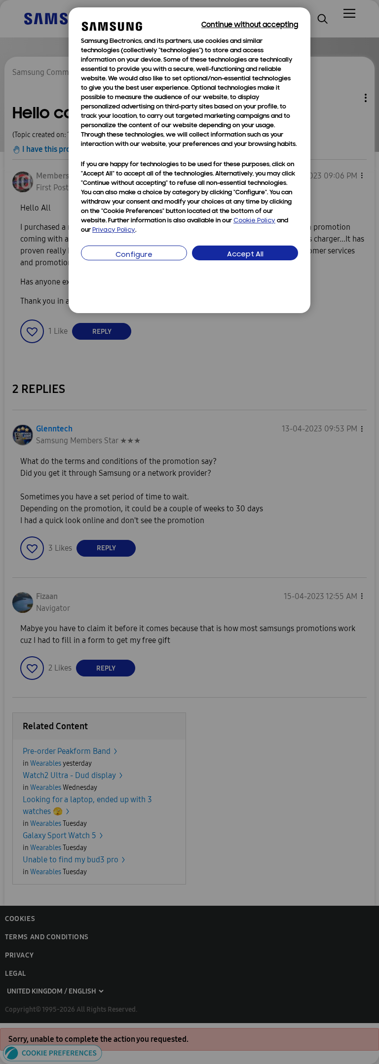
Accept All (245, 254)
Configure (133, 255)
